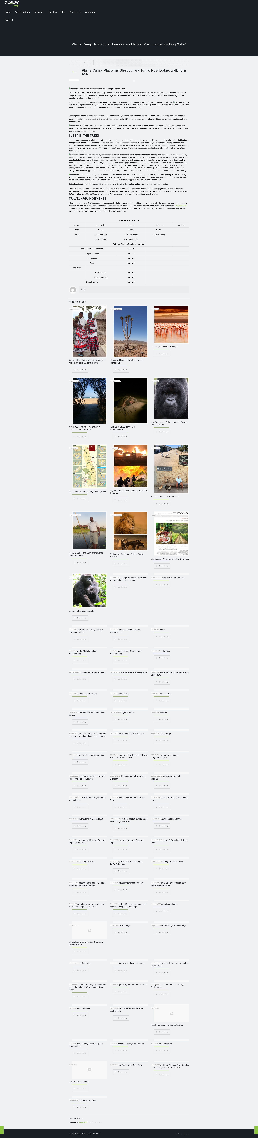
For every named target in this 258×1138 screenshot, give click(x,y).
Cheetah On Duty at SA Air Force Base (168, 578)
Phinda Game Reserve (161, 694)
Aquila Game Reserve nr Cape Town (126, 1065)
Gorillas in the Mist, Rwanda (81, 611)
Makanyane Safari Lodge (80, 963)
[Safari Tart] (12, 4)
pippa (83, 289)
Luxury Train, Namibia (78, 1081)
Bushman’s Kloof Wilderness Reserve (126, 883)
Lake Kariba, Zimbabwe (161, 1044)
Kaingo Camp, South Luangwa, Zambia (86, 755)
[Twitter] (179, 1133)
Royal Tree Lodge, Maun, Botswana (167, 1025)
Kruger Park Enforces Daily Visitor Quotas (87, 492)
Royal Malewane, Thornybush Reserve (127, 1044)
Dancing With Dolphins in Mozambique (86, 819)
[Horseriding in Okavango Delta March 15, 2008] (6, 1130)
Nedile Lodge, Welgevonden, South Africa (128, 984)
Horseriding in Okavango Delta (82, 1100)
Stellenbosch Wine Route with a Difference (170, 559)
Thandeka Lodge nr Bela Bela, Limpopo (127, 963)
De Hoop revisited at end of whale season (87, 672)
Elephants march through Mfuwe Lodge (168, 925)
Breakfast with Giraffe (119, 694)
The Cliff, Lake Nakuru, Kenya (164, 346)
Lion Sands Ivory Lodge (79, 1008)
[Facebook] (176, 1133)
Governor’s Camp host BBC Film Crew (127, 734)
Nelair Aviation (180, 206)
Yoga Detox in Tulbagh (161, 734)
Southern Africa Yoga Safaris (81, 861)
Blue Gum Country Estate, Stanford (167, 819)
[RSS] (181, 1133)
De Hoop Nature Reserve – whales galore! (129, 672)
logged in (83, 1122)
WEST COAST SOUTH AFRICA (165, 497)
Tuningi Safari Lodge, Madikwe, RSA (167, 861)
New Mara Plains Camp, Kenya (83, 694)
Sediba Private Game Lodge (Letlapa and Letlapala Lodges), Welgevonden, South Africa (87, 987)
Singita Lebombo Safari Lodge (164, 904)
